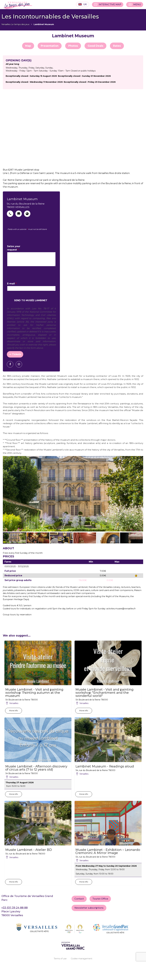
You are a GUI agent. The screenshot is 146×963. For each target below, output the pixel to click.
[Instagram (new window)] (20, 364)
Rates (117, 45)
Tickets (16, 354)
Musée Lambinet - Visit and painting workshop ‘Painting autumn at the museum (34, 692)
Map (28, 45)
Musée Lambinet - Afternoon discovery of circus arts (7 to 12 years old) (36, 768)
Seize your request (13, 248)
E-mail (12, 283)
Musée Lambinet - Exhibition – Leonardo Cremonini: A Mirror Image (107, 851)
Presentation (49, 45)
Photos (73, 45)
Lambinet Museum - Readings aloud (104, 766)
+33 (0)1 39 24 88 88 (14, 907)
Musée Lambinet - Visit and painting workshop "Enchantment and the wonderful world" (104, 692)
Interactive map (110, 4)
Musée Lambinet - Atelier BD (28, 849)
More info (13, 710)
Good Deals (95, 45)
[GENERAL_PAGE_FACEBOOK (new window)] (11, 364)
